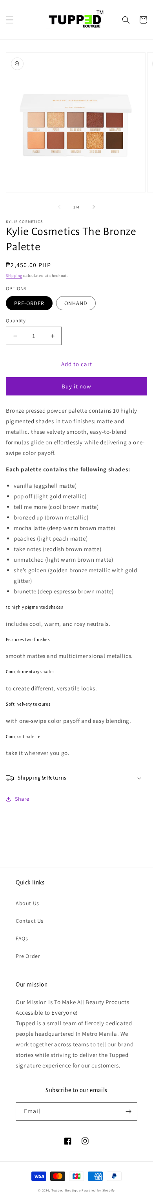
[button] (9, 20)
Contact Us (30, 920)
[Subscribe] (128, 1111)
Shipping (14, 275)
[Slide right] (93, 207)
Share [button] (22, 798)
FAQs (22, 938)
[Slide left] (59, 207)
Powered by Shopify (98, 1190)
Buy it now (76, 386)
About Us (27, 903)
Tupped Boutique (66, 1190)
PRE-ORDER (29, 303)
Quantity (16, 320)
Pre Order (28, 956)
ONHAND (75, 303)
